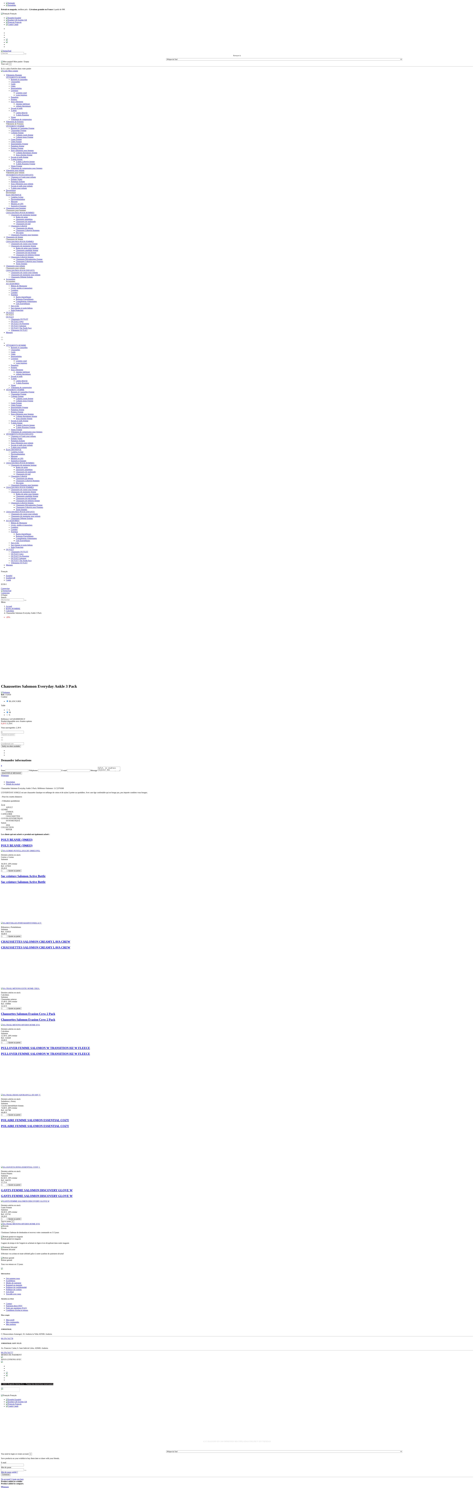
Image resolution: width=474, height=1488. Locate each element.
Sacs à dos (15, 306)
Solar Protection (17, 310)
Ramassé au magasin (14, 1285)
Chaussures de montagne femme (23, 246)
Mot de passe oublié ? (9, 1472)
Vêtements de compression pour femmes (26, 168)
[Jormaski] (10, 3)
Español (17, 18)
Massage (14, 201)
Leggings (14, 91)
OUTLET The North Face (21, 328)
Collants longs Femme (24, 137)
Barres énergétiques (23, 297)
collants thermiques (23, 106)
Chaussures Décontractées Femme (29, 259)
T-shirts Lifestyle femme (25, 162)
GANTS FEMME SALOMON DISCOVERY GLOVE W (37, 1190)
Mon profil (10, 1320)
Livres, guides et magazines (21, 288)
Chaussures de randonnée (26, 221)
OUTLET (10, 317)
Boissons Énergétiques (24, 299)
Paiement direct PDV (14, 1306)
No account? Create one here (12, 1479)
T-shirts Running (22, 115)
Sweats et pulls (16, 108)
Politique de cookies (14, 1289)
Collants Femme (17, 133)
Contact (9, 1304)
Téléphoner (33, 770)
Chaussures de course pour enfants (24, 273)
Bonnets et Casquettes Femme (22, 128)
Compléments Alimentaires (26, 301)
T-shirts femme (16, 159)
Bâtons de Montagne (19, 286)
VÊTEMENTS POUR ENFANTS (19, 175)
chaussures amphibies (24, 219)
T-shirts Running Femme (25, 164)
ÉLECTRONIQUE (13, 195)
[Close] (2, 339)
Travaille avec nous (13, 1294)
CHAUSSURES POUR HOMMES (20, 213)
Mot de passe (6, 1467)
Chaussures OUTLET (19, 319)
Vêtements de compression (21, 119)
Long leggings (21, 95)
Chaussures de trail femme (26, 253)
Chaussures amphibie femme (27, 250)
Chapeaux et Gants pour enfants (23, 177)
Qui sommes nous (13, 1278)
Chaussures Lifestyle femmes (22, 257)
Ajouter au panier (8, 735)
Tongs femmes (21, 264)
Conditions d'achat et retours (17, 1310)
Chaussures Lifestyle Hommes (28, 230)
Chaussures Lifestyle (19, 226)
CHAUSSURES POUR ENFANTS (20, 270)
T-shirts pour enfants (19, 188)
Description (10, 782)
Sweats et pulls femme (19, 157)
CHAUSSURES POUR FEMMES (20, 241)
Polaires (14, 99)
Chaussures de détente (24, 228)
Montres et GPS (17, 204)
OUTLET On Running (20, 324)
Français (17, 22)
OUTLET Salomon (18, 326)
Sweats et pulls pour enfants (22, 186)
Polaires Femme (17, 148)
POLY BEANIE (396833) (16, 839)
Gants (13, 84)
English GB (22, 20)
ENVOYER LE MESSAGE (11, 773)
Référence (5, 719)
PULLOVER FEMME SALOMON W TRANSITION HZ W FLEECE (45, 1048)
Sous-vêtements (17, 102)
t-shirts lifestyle (22, 113)
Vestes (13, 117)
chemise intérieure (23, 104)
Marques (9, 565)
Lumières (14, 290)
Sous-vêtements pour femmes (22, 150)
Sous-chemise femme (24, 155)
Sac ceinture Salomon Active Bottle (23, 876)
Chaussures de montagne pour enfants (25, 275)
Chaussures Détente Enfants (22, 277)
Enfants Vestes (16, 179)
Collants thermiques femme (26, 153)
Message (93, 770)
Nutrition (14, 295)
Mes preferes (11, 1324)
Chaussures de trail (23, 224)
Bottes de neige (22, 217)
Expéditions (10, 1281)
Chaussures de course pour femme (24, 244)
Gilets (13, 86)
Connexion (5, 588)
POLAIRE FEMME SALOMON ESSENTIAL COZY (35, 1120)
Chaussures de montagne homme (24, 215)
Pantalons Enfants (18, 182)
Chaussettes (15, 82)
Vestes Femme (16, 166)
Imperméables (16, 88)
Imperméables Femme (19, 144)
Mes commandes (12, 1322)
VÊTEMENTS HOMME (16, 77)
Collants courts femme (24, 135)
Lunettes (14, 292)
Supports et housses (18, 206)
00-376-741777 (7, 1353)
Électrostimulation (18, 199)
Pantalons (14, 97)
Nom (3, 770)
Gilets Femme (16, 142)
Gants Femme (16, 139)
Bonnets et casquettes (19, 79)
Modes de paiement (13, 1283)
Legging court (21, 93)
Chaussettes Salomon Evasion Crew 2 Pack (28, 1013)
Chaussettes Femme (18, 130)
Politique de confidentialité (16, 1287)
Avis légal (10, 1292)
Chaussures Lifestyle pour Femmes (29, 261)
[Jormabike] (11, 5)
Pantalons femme (17, 146)
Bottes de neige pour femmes (27, 248)
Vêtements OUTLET (19, 330)
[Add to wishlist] (2, 737)
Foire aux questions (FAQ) (16, 1308)
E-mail (64, 770)
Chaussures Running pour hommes (24, 235)
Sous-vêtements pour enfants (22, 184)
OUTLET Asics (17, 321)
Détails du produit (13, 784)
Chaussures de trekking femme (28, 255)
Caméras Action (17, 197)
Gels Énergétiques (23, 304)
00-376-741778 (7, 1338)
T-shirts (14, 110)
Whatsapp (5, 775)
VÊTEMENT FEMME (15, 126)
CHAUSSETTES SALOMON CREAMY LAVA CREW (35, 941)
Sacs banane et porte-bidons (22, 308)
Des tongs (20, 233)
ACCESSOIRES (12, 284)
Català (15, 24)
